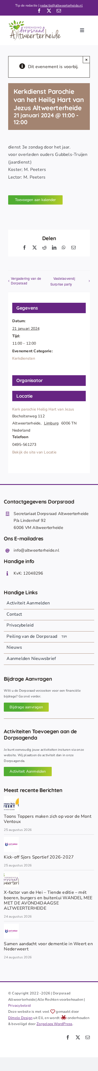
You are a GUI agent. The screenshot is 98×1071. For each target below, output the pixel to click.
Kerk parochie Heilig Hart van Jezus (43, 409)
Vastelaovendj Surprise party (62, 281)
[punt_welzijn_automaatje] (11, 839)
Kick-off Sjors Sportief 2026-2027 (39, 857)
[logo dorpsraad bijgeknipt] (11, 874)
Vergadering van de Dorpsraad (26, 280)
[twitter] (49, 10)
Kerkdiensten (23, 358)
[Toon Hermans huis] (11, 798)
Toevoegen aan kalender (35, 200)
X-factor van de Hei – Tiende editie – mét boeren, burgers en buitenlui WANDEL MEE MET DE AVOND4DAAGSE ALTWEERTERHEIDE (48, 900)
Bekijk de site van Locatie (34, 452)
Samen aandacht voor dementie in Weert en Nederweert (48, 946)
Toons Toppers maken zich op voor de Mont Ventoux (47, 819)
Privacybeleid (19, 1005)
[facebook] (39, 10)
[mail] (59, 10)
